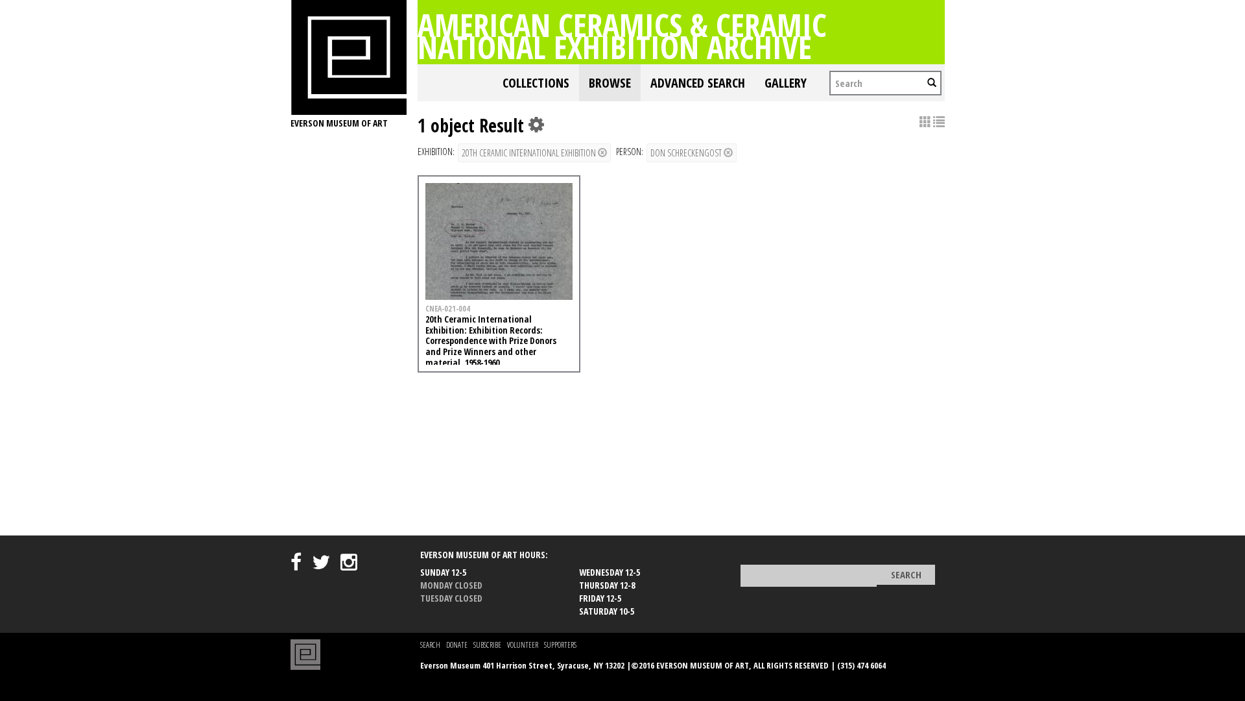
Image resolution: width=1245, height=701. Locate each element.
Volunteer (522, 644)
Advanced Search (697, 83)
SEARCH (430, 644)
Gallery (786, 83)
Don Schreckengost (687, 153)
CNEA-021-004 (447, 308)
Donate (457, 644)
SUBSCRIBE (487, 644)
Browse (610, 83)
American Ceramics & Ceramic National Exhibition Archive (622, 35)
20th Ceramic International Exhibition (530, 153)
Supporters (560, 644)
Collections (536, 83)
